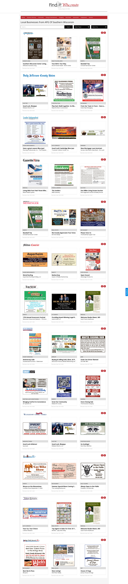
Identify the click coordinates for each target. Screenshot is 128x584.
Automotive (76, 17)
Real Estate (68, 17)
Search (68, 27)
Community (41, 17)
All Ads (23, 17)
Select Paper (78, 27)
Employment (84, 17)
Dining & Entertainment (51, 17)
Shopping (61, 17)
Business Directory (31, 17)
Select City (95, 27)
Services (91, 17)
